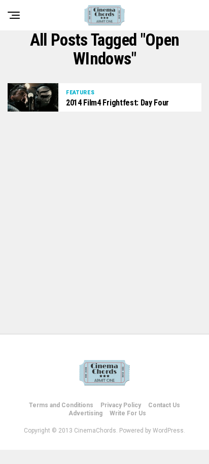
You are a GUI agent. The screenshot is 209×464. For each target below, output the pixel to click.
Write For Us (128, 413)
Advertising (85, 413)
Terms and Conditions (61, 405)
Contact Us (164, 405)
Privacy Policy (120, 405)
